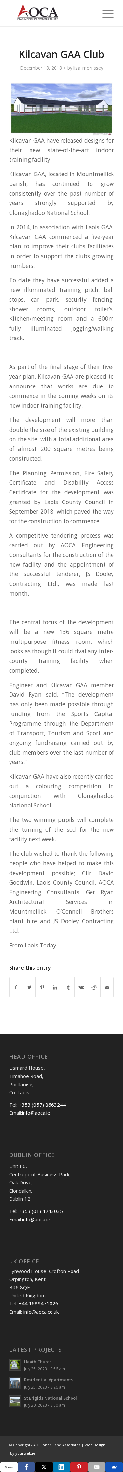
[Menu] (105, 13)
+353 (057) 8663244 (42, 1104)
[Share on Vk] (81, 987)
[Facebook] (26, 1467)
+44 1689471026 (38, 1303)
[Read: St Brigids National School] (15, 1401)
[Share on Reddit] (94, 987)
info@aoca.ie (36, 1113)
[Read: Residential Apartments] (15, 1383)
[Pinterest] (79, 1467)
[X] (44, 1467)
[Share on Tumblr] (68, 987)
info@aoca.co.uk (41, 1311)
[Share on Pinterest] (42, 987)
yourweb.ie (25, 1453)
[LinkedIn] (62, 1467)
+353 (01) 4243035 (41, 1211)
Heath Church (38, 1362)
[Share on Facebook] (16, 987)
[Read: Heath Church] (15, 1365)
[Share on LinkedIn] (55, 987)
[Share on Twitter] (29, 987)
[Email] (97, 1467)
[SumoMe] (114, 1467)
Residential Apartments (48, 1380)
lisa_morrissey (88, 68)
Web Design (94, 1444)
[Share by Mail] (107, 987)
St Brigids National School (50, 1398)
